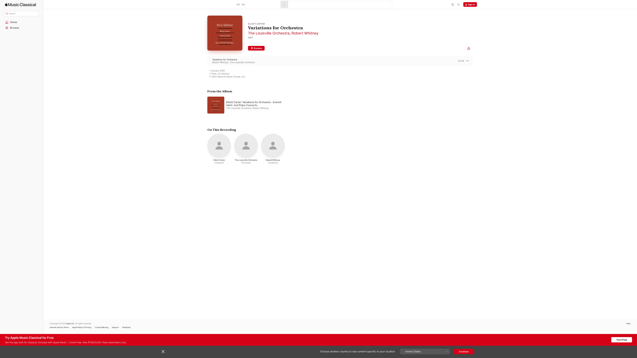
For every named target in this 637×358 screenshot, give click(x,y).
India (628, 324)
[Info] (452, 4)
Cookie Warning (101, 327)
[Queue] (458, 4)
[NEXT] (243, 4)
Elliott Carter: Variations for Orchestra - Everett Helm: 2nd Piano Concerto (253, 104)
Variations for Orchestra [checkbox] (224, 59)
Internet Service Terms (59, 327)
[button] (21, 22)
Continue (464, 351)
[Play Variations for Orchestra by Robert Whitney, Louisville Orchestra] (204, 61)
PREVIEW (460, 61)
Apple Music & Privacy (81, 327)
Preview (258, 48)
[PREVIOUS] (238, 4)
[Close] (163, 351)
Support (115, 327)
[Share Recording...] (469, 48)
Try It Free (621, 339)
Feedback (126, 327)
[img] (20, 4)
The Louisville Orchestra (268, 33)
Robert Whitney (304, 33)
